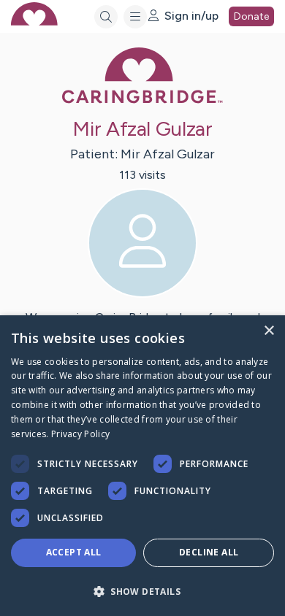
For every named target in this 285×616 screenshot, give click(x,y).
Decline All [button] (208, 552)
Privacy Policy (80, 434)
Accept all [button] (74, 552)
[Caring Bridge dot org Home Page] (142, 100)
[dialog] (142, 465)
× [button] (268, 331)
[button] (142, 590)
